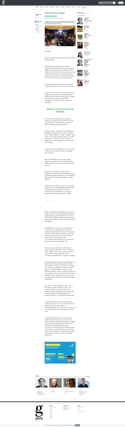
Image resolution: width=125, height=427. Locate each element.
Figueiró (53, 16)
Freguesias (68, 7)
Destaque (42, 7)
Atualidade (47, 7)
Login (78, 409)
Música (56, 16)
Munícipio (52, 7)
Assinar (121, 2)
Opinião (57, 7)
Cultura (50, 16)
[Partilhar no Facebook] (36, 21)
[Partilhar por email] (40, 21)
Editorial (37, 7)
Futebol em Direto (84, 7)
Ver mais (73, 7)
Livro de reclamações (81, 411)
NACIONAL (79, 7)
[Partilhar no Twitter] (38, 21)
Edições (78, 408)
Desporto (62, 7)
